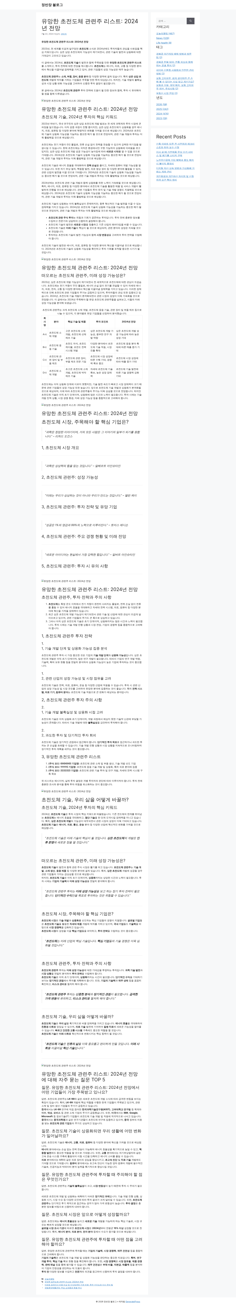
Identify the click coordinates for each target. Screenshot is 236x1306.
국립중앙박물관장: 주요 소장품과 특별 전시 (63, 1288)
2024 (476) (162, 113)
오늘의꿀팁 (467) (165, 33)
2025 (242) (162, 109)
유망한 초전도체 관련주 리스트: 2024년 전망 (64, 1282)
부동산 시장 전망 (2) (167, 93)
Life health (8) (164, 42)
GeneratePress (133, 1301)
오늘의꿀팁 (49, 1279)
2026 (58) (161, 104)
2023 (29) (161, 118)
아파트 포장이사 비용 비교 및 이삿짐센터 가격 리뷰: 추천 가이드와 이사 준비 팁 (79, 1285)
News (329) (162, 38)
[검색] (190, 21)
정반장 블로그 (52, 5)
